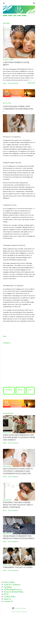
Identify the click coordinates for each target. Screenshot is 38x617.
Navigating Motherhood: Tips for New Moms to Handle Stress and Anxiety (19, 437)
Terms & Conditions (12, 584)
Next (30, 390)
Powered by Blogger (20, 608)
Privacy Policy (9, 582)
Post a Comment (13, 83)
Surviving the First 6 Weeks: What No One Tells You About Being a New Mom (18, 504)
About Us (7, 599)
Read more (31, 83)
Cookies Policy (9, 596)
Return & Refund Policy (13, 592)
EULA (6, 594)
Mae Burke (24, 611)
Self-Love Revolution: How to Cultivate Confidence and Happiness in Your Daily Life (18, 471)
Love (19, 15)
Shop (10, 15)
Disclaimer (8, 587)
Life (14, 15)
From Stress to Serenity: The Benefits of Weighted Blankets (18, 537)
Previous (9, 390)
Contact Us (8, 601)
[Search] (34, 3)
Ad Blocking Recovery (13, 589)
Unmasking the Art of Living (18, 567)
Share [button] (5, 83)
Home (5, 15)
